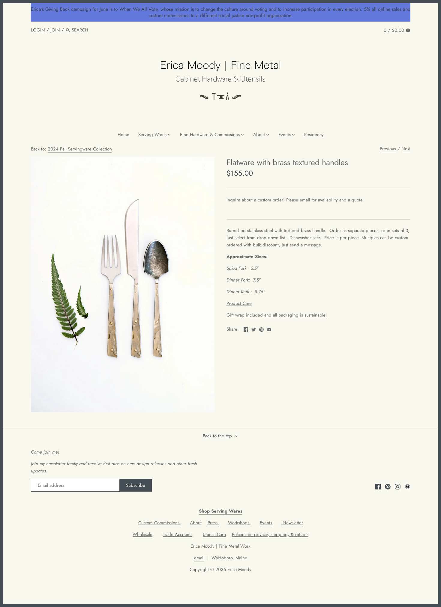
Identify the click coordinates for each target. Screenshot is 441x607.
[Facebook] (378, 486)
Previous (388, 148)
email (199, 558)
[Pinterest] (388, 486)
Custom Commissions (159, 522)
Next (405, 148)
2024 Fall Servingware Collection (80, 149)
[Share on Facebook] (246, 328)
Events (266, 522)
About (196, 522)
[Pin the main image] (261, 328)
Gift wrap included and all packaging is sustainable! (276, 315)
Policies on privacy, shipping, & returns (270, 534)
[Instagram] (397, 486)
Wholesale (142, 534)
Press (213, 522)
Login (38, 30)
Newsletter (292, 522)
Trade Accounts (177, 534)
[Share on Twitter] (253, 328)
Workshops (239, 522)
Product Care (239, 303)
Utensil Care (214, 534)
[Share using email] (269, 328)
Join (55, 30)
